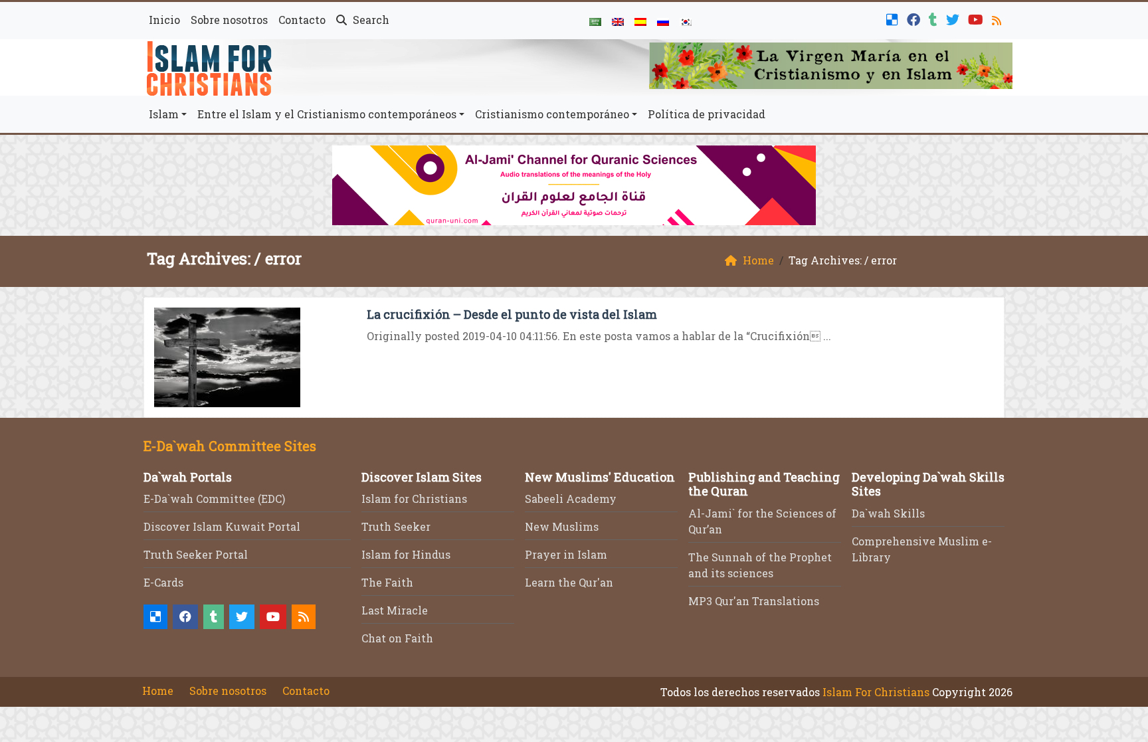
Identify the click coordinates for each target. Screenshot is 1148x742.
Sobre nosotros (229, 20)
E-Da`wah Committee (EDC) (214, 499)
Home (157, 690)
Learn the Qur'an (569, 582)
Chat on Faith (397, 638)
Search (369, 20)
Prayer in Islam (566, 554)
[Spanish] (640, 20)
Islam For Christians (875, 692)
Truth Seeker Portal (196, 554)
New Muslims (562, 526)
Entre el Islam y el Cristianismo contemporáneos (326, 114)
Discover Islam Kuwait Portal (222, 526)
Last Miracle (394, 610)
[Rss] (998, 18)
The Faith (387, 582)
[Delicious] (894, 18)
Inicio (164, 20)
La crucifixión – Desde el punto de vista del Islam (512, 314)
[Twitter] (954, 18)
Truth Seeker (395, 526)
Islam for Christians (414, 499)
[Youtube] (977, 18)
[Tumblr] (935, 18)
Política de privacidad (706, 114)
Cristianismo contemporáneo (552, 114)
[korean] (685, 20)
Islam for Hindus (405, 554)
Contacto (302, 20)
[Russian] (663, 20)
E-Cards (163, 582)
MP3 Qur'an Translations (753, 601)
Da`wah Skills (888, 513)
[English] (618, 20)
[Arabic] (595, 20)
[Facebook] (915, 18)
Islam (164, 114)
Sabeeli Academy (571, 499)
